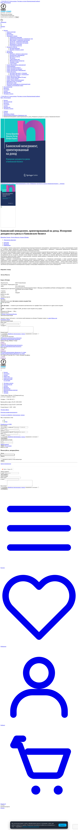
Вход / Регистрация (6, 2)
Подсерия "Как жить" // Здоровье (18, 73)
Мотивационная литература (17, 60)
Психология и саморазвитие (17, 55)
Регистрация (8, 445)
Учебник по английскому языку (15, 85)
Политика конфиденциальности (9, 412)
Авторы (6, 386)
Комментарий (4, 332)
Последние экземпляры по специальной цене (18, 84)
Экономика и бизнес (12, 36)
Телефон (3, 325)
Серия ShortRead (11, 66)
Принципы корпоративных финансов (10, 339)
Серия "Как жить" (11, 71)
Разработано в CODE (6, 424)
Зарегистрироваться (6, 463)
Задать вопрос (13, 1)
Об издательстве (8, 384)
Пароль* (3, 430)
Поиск (17, 17)
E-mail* (2, 473)
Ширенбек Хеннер (5, 237)
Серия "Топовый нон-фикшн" (14, 69)
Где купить (6, 373)
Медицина (12, 58)
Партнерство (7, 388)
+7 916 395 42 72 (5, 1)
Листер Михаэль (15, 237)
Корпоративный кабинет (33, 1)
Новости (6, 391)
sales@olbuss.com (52, 318)
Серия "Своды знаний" (13, 78)
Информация (7, 245)
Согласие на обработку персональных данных (13, 415)
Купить (2, 298)
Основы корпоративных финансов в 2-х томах (13, 353)
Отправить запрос (5, 319)
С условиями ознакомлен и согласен (19, 333)
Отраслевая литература (16, 45)
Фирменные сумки (12, 82)
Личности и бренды (12, 47)
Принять (62, 825)
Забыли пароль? (5, 444)
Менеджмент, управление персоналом (20, 40)
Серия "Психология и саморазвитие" (16, 70)
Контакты (6, 387)
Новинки (9, 33)
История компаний (15, 48)
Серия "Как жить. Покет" (13, 76)
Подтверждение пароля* (7, 432)
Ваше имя (3, 322)
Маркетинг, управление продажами (19, 42)
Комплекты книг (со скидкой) (8, 380)
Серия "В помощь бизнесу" (14, 67)
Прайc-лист (7, 376)
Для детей (9, 51)
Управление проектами (16, 37)
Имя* (2, 433)
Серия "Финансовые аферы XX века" (16, 77)
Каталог (6, 112)
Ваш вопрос (4, 486)
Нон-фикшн (10, 52)
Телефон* (3, 435)
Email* (2, 428)
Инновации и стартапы (16, 44)
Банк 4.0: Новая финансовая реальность (11, 346)
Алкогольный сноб (15, 59)
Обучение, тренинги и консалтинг (19, 53)
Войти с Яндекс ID (7, 469)
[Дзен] (5, 421)
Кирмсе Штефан (24, 237)
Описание (6, 242)
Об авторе (6, 244)
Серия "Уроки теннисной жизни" (15, 80)
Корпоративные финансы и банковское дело (21, 38)
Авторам (6, 392)
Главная (6, 111)
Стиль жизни (13, 63)
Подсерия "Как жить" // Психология (19, 74)
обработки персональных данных (16, 333)
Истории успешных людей (17, 49)
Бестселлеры (10, 34)
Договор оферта (5, 409)
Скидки (6, 375)
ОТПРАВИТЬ (4, 489)
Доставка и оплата (22, 1)
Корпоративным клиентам (10, 390)
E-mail (2, 324)
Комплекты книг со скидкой (14, 81)
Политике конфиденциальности (31, 826)
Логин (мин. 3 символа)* (7, 427)
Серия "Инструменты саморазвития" (16, 64)
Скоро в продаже (11, 31)
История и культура (15, 56)
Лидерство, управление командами (19, 41)
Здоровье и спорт (14, 62)
